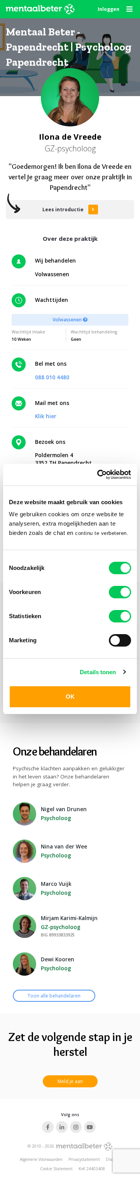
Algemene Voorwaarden (41, 1159)
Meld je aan (70, 1081)
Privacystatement (84, 1159)
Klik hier (45, 416)
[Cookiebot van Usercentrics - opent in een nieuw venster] (98, 475)
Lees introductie (63, 209)
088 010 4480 (52, 377)
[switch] (120, 592)
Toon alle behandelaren (54, 995)
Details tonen (98, 672)
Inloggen (108, 9)
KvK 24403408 (92, 1168)
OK (70, 696)
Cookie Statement (56, 1168)
